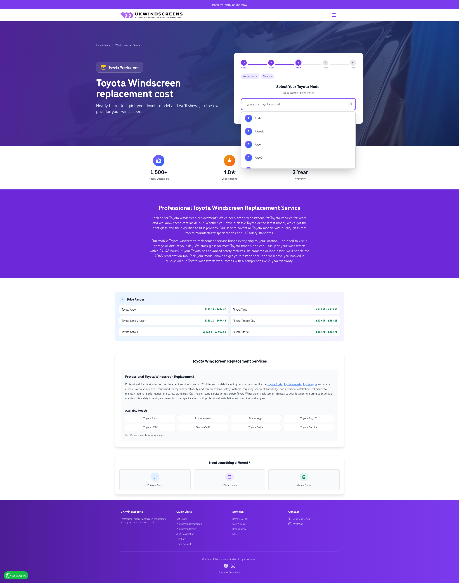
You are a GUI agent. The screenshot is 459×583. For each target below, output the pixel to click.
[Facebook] (226, 566)
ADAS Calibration (185, 533)
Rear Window (239, 528)
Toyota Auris (275, 384)
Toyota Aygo (310, 384)
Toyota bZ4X (150, 427)
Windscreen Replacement (189, 523)
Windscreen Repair (186, 528)
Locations (181, 538)
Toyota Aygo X (308, 418)
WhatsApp (298, 523)
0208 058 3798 (301, 518)
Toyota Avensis (292, 384)
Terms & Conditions (230, 572)
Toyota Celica (256, 427)
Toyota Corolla (309, 427)
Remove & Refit (240, 518)
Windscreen (121, 45)
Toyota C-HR (203, 427)
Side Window (239, 523)
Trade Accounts (184, 543)
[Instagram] (233, 566)
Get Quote (181, 518)
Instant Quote (103, 45)
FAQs (235, 533)
